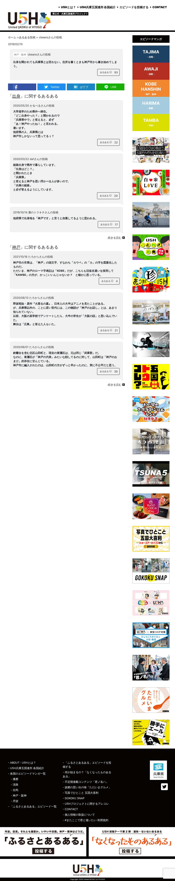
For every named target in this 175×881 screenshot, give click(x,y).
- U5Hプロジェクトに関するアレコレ (86, 803)
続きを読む (115, 237)
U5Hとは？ (68, 7)
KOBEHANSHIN (151, 88)
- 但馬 (14, 790)
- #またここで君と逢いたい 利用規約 (85, 820)
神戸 (16, 247)
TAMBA (151, 122)
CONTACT (159, 7)
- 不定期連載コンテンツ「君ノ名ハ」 (86, 781)
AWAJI (151, 70)
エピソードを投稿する (134, 7)
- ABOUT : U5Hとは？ (22, 762)
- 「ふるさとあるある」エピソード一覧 (32, 806)
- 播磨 (14, 779)
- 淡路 (14, 784)
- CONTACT (70, 809)
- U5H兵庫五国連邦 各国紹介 (26, 768)
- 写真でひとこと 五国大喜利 (80, 792)
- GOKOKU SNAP (73, 798)
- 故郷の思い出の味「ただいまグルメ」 (87, 787)
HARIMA (151, 105)
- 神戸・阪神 (18, 795)
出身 (16, 96)
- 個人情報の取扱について (79, 814)
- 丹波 (14, 801)
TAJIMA (151, 53)
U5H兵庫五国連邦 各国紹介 (98, 7)
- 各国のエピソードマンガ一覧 (27, 773)
